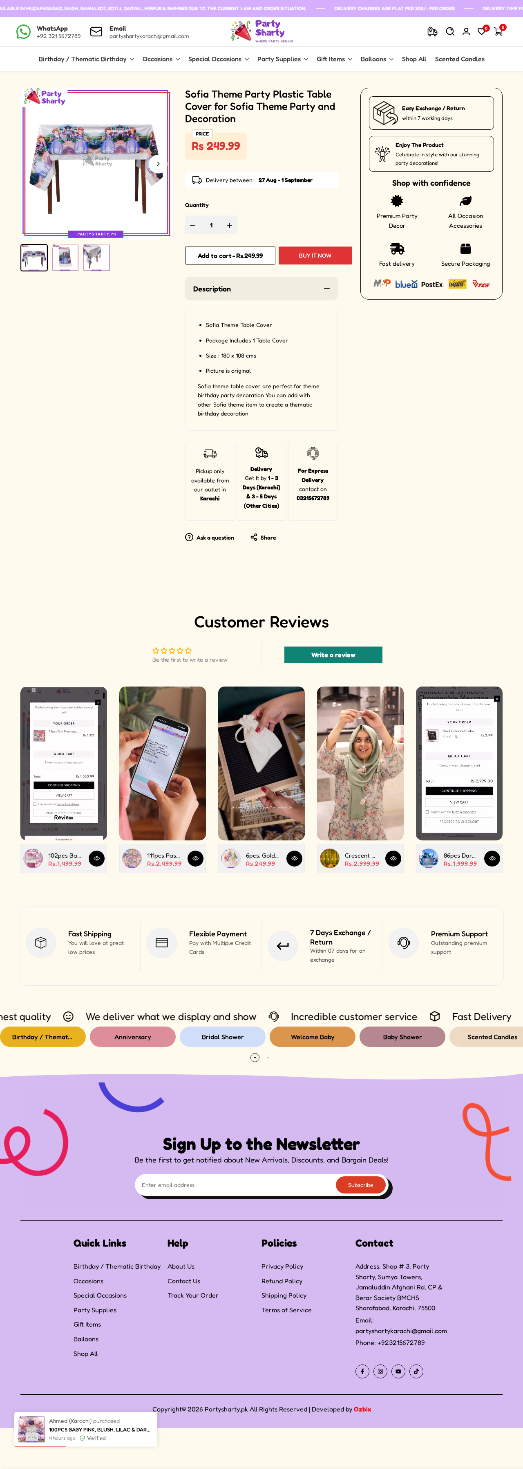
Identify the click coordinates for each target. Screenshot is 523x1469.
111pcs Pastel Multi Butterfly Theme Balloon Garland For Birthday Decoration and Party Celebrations (164, 855)
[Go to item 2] (268, 1057)
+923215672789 (401, 1342)
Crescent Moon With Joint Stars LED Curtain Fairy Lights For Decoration (362, 855)
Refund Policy (282, 1281)
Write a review (333, 655)
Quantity (197, 204)
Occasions (88, 1281)
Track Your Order (193, 1295)
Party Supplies (95, 1310)
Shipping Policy (284, 1295)
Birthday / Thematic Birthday (117, 1266)
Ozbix (362, 1409)
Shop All (86, 1353)
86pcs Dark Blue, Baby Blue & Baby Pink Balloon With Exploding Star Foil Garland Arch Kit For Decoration (461, 855)
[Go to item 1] (254, 1057)
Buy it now (315, 255)
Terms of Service (287, 1310)
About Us (181, 1266)
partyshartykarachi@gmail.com (401, 1331)
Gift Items (87, 1324)
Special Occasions (100, 1295)
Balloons (86, 1339)
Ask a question (214, 537)
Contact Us (184, 1281)
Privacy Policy (282, 1266)
